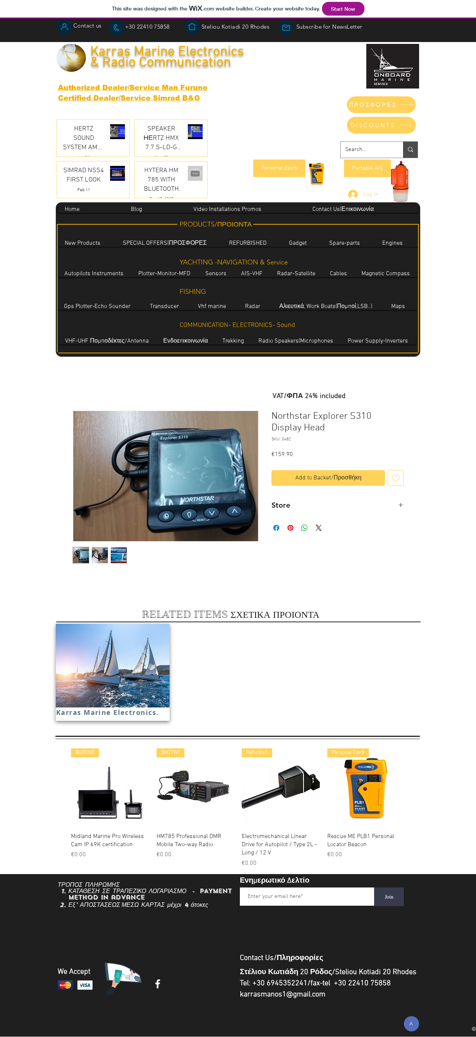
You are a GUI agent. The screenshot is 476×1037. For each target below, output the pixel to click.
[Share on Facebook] (276, 527)
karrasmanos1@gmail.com (282, 994)
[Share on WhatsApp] (304, 527)
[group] (238, 808)
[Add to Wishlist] (395, 478)
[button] (286, 28)
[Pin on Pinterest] (290, 527)
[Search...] (410, 150)
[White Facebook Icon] (158, 984)
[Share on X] (318, 527)
